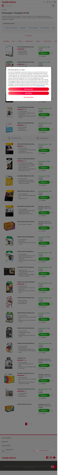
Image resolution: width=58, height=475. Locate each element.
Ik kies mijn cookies (28, 97)
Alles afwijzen (28, 93)
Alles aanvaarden (28, 89)
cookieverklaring (40, 85)
